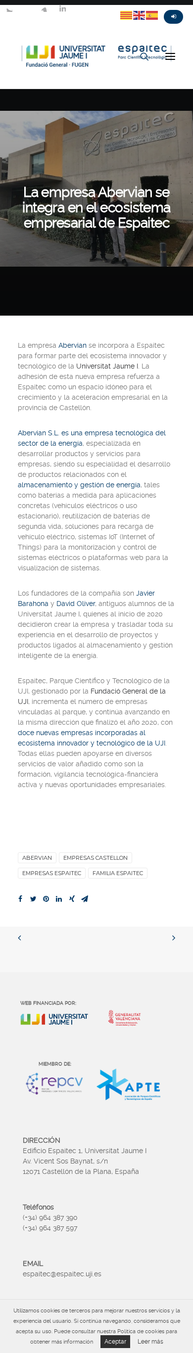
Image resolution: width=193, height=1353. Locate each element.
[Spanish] (152, 15)
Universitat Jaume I (107, 366)
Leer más (150, 1341)
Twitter (8, 8)
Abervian (37, 857)
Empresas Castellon (95, 857)
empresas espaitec (51, 873)
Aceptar (115, 1341)
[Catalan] (126, 15)
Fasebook (26, 8)
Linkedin (62, 8)
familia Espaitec (118, 873)
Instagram (44, 8)
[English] (139, 15)
